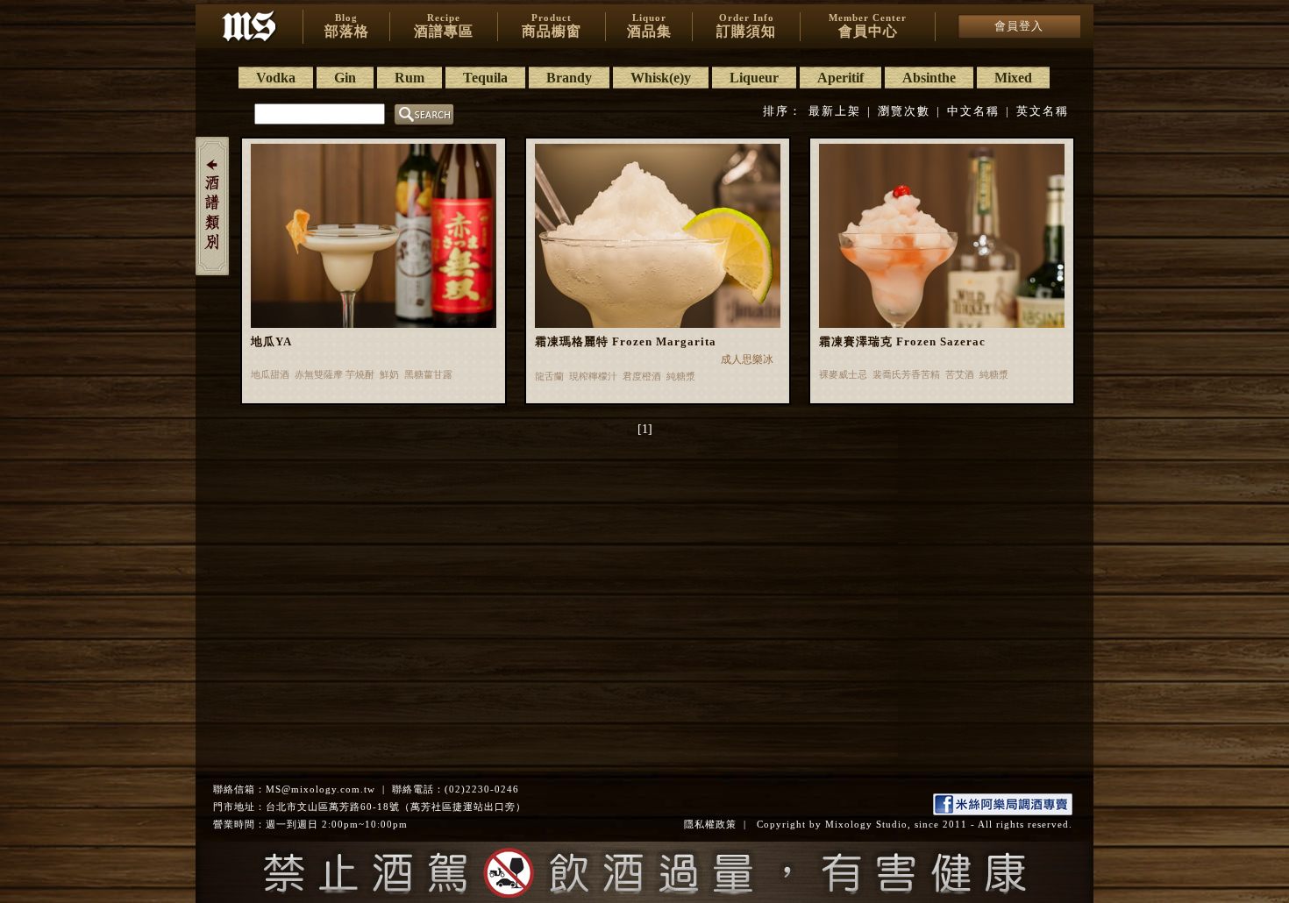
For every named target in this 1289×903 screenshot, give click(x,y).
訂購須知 (746, 25)
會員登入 (1018, 25)
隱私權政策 (710, 824)
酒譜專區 (444, 25)
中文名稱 (973, 110)
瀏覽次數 (904, 110)
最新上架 (834, 110)
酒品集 (649, 25)
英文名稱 (1042, 110)
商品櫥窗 (551, 25)
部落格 (346, 25)
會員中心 (868, 25)
